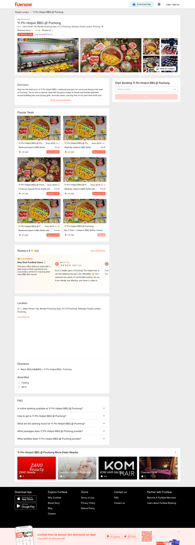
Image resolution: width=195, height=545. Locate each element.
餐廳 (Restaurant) (23, 19)
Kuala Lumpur (22, 12)
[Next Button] (175, 452)
